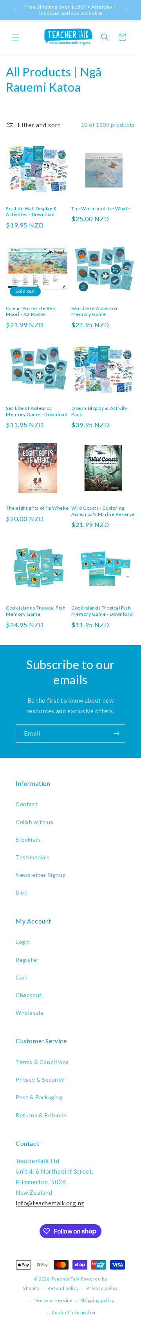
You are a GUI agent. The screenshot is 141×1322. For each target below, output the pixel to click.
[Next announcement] (126, 10)
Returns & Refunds (41, 1115)
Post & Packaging (39, 1097)
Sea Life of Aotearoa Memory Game (94, 311)
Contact (27, 804)
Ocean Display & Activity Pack (99, 411)
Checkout (29, 995)
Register (27, 959)
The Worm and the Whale (100, 208)
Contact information (74, 1312)
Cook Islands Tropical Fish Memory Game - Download (102, 611)
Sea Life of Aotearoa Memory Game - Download (36, 411)
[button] (15, 37)
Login (23, 941)
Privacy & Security (40, 1079)
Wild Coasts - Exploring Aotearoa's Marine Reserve (103, 511)
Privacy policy (102, 1288)
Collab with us (34, 822)
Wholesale (29, 1012)
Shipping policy (98, 1300)
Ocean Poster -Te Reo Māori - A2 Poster (31, 311)
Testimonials (33, 857)
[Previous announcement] (14, 10)
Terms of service (53, 1300)
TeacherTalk (65, 1278)
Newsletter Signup (41, 874)
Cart (21, 977)
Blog (21, 892)
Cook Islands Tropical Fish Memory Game (36, 611)
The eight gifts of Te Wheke (37, 508)
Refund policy (63, 1288)
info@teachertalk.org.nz (50, 1203)
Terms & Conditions (42, 1062)
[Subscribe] (116, 733)
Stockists (28, 839)
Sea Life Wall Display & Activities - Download (31, 212)
